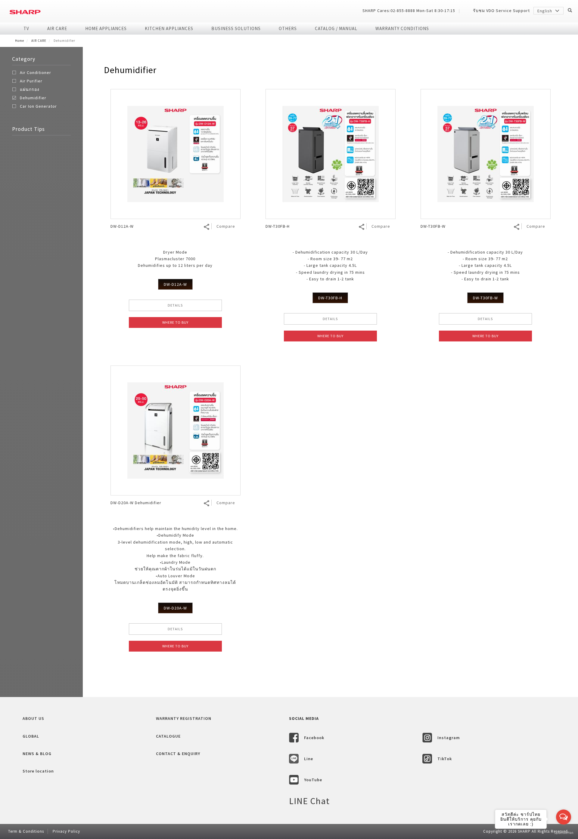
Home (19, 41)
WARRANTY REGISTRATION (183, 718)
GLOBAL (31, 736)
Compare (225, 226)
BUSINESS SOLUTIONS (236, 28)
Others (288, 28)
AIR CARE (57, 28)
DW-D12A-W (175, 284)
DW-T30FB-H (330, 298)
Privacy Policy (66, 831)
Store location (38, 771)
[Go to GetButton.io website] (563, 833)
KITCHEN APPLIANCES (169, 28)
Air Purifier (31, 81)
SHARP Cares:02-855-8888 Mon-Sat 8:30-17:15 (408, 10)
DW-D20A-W (175, 608)
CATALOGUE (168, 736)
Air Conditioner (35, 72)
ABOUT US (33, 718)
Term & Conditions (26, 831)
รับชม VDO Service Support (501, 10)
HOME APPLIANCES (106, 28)
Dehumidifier (33, 98)
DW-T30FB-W (485, 298)
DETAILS (175, 305)
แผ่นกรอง (29, 89)
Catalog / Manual (336, 28)
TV (26, 28)
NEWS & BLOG (37, 753)
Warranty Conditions (402, 28)
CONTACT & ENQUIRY (178, 753)
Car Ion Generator (38, 106)
